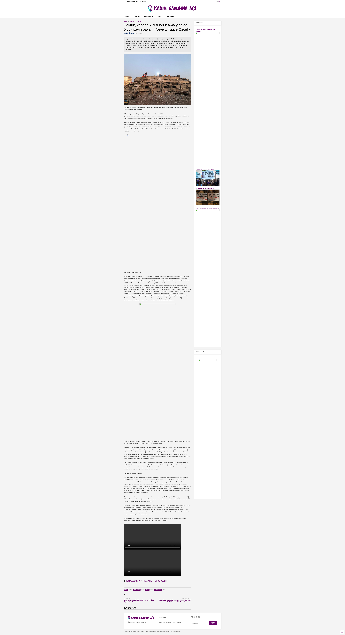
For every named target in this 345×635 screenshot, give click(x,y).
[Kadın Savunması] (172, 11)
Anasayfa (128, 16)
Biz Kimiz (137, 16)
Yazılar (159, 16)
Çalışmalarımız (148, 16)
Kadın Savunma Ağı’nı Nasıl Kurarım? (136, 1)
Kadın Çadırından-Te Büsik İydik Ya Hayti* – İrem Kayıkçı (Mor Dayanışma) (139, 601)
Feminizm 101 (170, 16)
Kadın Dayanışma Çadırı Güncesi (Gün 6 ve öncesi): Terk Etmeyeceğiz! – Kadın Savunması (175, 601)
